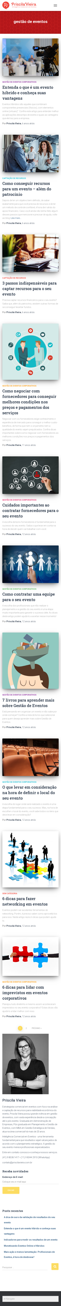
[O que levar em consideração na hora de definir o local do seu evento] (30, 757)
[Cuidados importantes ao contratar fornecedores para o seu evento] (30, 475)
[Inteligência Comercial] (20, 5)
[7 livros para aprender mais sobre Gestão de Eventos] (30, 661)
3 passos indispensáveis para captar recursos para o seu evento (29, 289)
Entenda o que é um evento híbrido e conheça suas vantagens (27, 93)
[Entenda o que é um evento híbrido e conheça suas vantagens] (30, 57)
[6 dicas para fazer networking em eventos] (30, 859)
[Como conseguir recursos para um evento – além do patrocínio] (30, 153)
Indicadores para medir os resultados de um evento (31, 1239)
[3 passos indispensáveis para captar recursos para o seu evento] (30, 253)
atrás (28, 123)
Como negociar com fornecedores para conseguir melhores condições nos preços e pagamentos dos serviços (29, 401)
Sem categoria (9, 893)
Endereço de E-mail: (12, 1177)
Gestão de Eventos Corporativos (19, 82)
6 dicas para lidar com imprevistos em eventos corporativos (25, 993)
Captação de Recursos (14, 178)
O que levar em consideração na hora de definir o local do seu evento (29, 793)
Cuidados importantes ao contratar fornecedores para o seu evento (30, 510)
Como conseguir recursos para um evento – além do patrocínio (26, 189)
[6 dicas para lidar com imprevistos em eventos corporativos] (30, 956)
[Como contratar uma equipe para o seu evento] (30, 564)
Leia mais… (16, 218)
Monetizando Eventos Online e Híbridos (24, 1246)
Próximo (36, 1028)
